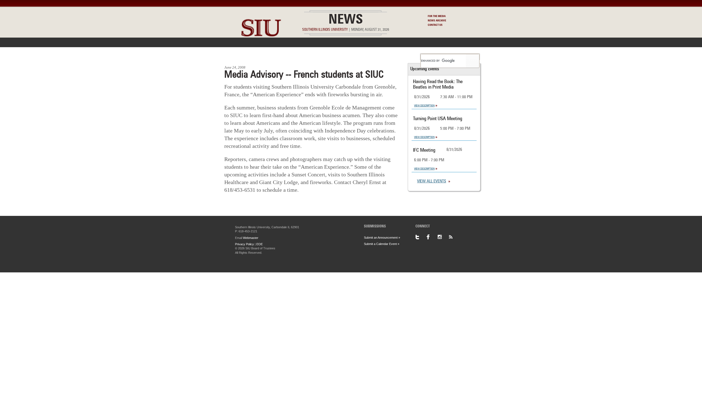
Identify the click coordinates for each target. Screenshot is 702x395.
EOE (259, 244)
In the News (270, 57)
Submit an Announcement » (382, 237)
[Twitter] (420, 237)
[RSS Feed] (453, 237)
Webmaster (250, 237)
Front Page (238, 57)
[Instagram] (442, 237)
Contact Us (435, 25)
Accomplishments (310, 57)
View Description (424, 105)
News (346, 20)
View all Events (431, 181)
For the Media (437, 16)
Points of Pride (353, 57)
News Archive (437, 20)
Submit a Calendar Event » (381, 244)
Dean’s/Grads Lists (396, 57)
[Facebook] (431, 237)
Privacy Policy (244, 244)
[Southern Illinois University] (261, 49)
